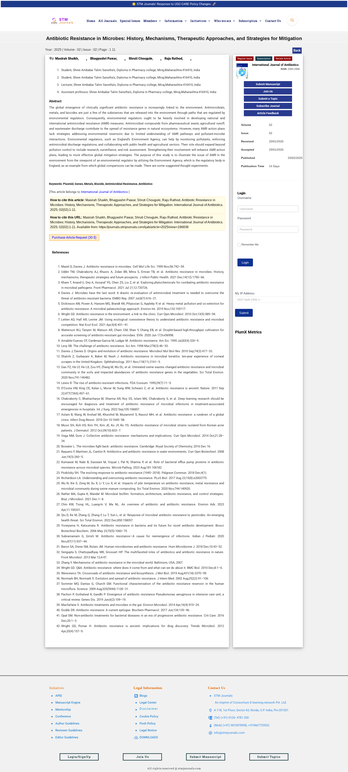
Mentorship (63, 709)
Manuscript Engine (67, 702)
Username (244, 198)
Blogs (143, 695)
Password (244, 218)
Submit (244, 313)
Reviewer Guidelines (68, 730)
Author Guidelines (67, 723)
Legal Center (148, 702)
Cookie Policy (149, 716)
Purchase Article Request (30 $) (74, 237)
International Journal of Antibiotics (105, 192)
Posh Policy (147, 723)
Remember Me (250, 244)
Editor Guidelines (66, 737)
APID (58, 695)
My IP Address (245, 293)
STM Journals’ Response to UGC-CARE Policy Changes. (174, 4)
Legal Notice (148, 730)
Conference (63, 716)
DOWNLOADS (149, 737)
